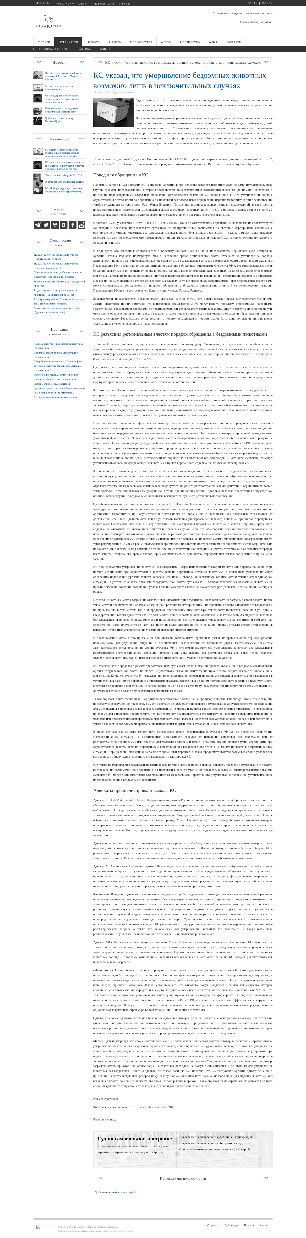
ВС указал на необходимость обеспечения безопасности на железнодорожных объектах (62, 153)
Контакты (264, 1225)
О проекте (213, 1225)
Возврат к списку (104, 1119)
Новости (249, 1225)
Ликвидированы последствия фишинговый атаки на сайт (61, 110)
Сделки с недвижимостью (49, 312)
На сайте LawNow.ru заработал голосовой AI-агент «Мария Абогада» (63, 76)
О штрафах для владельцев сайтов (64, 181)
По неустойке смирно (46, 397)
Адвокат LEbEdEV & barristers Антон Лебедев (125, 800)
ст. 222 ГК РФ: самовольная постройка (56, 254)
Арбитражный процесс (48, 258)
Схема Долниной (43, 383)
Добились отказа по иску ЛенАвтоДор (59, 119)
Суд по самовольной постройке (135, 1138)
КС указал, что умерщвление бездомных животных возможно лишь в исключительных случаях (179, 80)
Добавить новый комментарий (115, 1192)
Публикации (104, 3)
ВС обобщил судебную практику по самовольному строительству (63, 189)
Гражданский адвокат (72, 3)
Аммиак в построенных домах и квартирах (58, 343)
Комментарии (42, 347)
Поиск (267, 3)
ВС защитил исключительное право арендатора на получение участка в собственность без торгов (65, 165)
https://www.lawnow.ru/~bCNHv (154, 1107)
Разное (124, 3)
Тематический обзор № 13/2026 (63, 175)
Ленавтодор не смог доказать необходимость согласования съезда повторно (62, 99)
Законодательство (52, 49)
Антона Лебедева (252, 848)
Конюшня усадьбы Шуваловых (51, 281)
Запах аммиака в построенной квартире (56, 308)
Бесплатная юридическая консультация (59, 87)
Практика (83, 49)
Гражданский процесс (47, 268)
